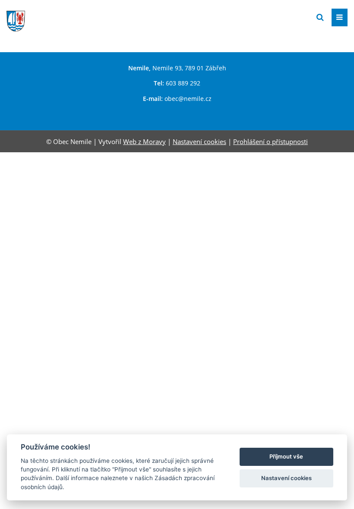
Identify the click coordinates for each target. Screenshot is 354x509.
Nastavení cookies (199, 141)
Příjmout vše (286, 456)
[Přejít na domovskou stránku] (71, 16)
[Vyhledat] (320, 17)
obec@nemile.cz (188, 98)
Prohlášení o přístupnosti (270, 141)
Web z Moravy (144, 141)
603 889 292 (183, 83)
